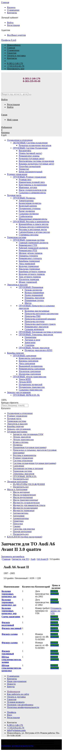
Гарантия (11, 53)
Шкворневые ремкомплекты (33, 219)
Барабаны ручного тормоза (32, 271)
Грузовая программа (17, 431)
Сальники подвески (29, 213)
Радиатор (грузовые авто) (31, 158)
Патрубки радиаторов (30, 166)
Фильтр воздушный (8, 623)
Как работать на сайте (18, 694)
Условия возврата (15, 702)
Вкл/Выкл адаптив (16, 35)
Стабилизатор (26, 216)
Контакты (12, 12)
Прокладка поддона (34, 321)
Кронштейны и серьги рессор (33, 224)
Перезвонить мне (15, 68)
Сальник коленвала (34, 329)
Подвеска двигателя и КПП (38, 350)
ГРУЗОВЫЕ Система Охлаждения (30, 148)
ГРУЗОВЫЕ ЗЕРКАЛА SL (26, 395)
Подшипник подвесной (30, 384)
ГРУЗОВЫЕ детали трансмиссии (29, 376)
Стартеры (29, 345)
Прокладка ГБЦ (32, 316)
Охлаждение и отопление (20, 140)
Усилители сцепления (30, 371)
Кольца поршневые (34, 292)
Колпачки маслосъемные (37, 311)
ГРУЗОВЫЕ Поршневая (31, 287)
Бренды (11, 686)
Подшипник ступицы (29, 208)
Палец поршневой (34, 295)
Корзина (11, 7)
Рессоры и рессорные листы (33, 229)
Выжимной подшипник (31, 366)
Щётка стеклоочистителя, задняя (11, 659)
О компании (13, 10)
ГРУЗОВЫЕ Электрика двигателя (36, 334)
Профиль (5, 40)
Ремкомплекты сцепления (32, 368)
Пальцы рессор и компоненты (34, 227)
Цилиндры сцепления (30, 374)
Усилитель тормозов (29, 279)
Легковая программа (17, 481)
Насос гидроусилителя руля (32, 190)
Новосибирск (14, 45)
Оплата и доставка (16, 55)
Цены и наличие (54, 592)
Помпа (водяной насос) (30, 153)
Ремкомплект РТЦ (28, 250)
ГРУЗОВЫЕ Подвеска (24, 198)
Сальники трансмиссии (30, 389)
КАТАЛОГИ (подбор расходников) (24, 537)
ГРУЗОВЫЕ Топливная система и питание (40, 332)
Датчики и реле (32, 340)
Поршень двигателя (34, 298)
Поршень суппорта (28, 255)
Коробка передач (15, 353)
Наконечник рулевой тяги (32, 182)
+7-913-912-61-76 (15, 66)
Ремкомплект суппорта (30, 258)
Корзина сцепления (28, 361)
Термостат (24, 169)
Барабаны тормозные (29, 261)
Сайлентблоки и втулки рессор (34, 232)
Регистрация (13, 25)
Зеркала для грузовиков (19, 392)
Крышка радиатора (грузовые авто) (36, 163)
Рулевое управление (17, 174)
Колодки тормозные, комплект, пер (9, 611)
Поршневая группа (34, 300)
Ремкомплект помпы (29, 156)
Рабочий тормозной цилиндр (33, 248)
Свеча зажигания (11, 616)
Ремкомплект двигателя (36, 326)
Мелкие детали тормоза (30, 253)
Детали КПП (25, 382)
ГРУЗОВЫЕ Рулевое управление (29, 177)
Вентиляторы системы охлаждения (36, 161)
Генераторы (30, 337)
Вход (9, 715)
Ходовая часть (14, 195)
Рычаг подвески (27, 211)
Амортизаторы (26, 200)
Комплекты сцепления (30, 358)
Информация (13, 691)
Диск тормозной (27, 263)
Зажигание (30, 342)
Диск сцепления (27, 363)
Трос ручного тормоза (30, 276)
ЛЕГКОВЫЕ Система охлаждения (30, 142)
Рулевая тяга (25, 179)
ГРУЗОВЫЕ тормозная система (29, 240)
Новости (11, 684)
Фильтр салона (10, 634)
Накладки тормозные (29, 269)
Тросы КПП (25, 379)
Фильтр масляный (11, 628)
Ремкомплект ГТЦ (28, 245)
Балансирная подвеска (30, 203)
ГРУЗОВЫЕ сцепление (24, 355)
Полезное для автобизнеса (20, 704)
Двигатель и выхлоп (17, 284)
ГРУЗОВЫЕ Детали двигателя (34, 347)
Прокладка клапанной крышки (40, 319)
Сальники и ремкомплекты (32, 192)
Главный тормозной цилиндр (33, 242)
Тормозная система (16, 237)
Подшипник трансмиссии (32, 387)
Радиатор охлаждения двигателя (35, 145)
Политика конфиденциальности (23, 707)
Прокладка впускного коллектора (41, 313)
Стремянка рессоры (28, 234)
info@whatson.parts (16, 730)
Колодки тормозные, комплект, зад (9, 594)
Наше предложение (17, 681)
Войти (10, 22)
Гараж (4, 114)
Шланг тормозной (28, 282)
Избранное (6, 127)
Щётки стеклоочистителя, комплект (11, 668)
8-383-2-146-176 (15, 63)
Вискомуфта (25, 150)
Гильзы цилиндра (33, 290)
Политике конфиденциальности (17, 746)
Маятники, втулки (28, 187)
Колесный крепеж (28, 206)
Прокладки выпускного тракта (40, 324)
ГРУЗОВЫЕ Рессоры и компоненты (31, 221)
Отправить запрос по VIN (55, 611)
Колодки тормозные (29, 266)
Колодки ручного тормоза (32, 274)
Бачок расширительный (30, 171)
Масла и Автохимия (17, 489)
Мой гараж (12, 119)
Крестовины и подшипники (33, 185)
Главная (5, 2)
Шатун (28, 303)
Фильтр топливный (8, 652)
